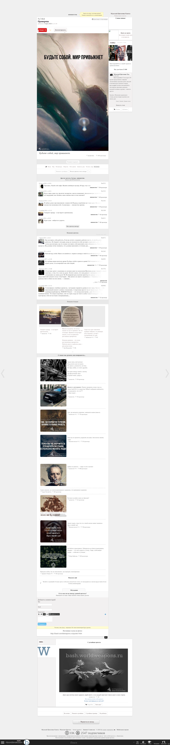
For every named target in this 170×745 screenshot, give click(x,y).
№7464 (18, 740)
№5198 (103, 210)
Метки (149, 743)
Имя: (39, 601)
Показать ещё (72, 578)
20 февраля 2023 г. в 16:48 (45, 269)
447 (97, 337)
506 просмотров (103, 187)
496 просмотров (84, 556)
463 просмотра (57, 492)
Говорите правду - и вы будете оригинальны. (58, 212)
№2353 (103, 191)
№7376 (103, 269)
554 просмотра (86, 441)
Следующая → (167, 373)
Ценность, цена (81, 166)
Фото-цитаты (73, 166)
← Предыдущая (2, 373)
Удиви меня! (163, 743)
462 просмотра (103, 222)
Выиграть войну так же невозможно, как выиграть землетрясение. (60, 571)
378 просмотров (103, 207)
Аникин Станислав (89, 729)
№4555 (103, 183)
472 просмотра (103, 282)
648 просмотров (83, 468)
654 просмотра (80, 379)
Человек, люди (89, 166)
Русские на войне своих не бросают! (78, 498)
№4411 (103, 218)
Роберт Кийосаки (73, 556)
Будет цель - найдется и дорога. (54, 220)
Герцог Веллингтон (46, 492)
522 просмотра (103, 297)
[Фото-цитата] (72, 151)
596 (75, 348)
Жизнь (49, 166)
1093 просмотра (101, 155)
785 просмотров (103, 265)
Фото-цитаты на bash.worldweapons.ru (94, 699)
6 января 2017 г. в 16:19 (45, 251)
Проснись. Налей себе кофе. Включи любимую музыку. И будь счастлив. (67, 185)
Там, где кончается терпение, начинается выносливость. (84, 412)
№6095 (103, 259)
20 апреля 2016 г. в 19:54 (45, 183)
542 (50, 333)
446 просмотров (103, 197)
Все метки (96, 166)
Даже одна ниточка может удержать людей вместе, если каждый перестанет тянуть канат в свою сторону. (94, 695)
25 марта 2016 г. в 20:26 (45, 218)
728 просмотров (86, 527)
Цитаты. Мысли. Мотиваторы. (14, 742)
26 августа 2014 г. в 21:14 (45, 200)
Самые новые (120, 18)
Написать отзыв (120, 105)
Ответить (121, 101)
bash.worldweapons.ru (110, 736)
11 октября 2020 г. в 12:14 (45, 285)
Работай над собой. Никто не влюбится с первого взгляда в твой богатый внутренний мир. (74, 253)
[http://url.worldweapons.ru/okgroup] (120, 53)
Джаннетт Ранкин (46, 573)
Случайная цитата (94, 642)
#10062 (112, 43)
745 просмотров (83, 414)
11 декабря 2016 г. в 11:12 (45, 210)
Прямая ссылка (127, 101)
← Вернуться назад (86, 722)
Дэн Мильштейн (68, 348)
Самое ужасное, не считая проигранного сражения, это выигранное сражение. (63, 490)
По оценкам (143, 743)
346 (98, 697)
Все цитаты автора (73, 226)
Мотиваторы (59, 166)
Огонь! (117, 101)
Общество (65, 166)
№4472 (103, 238)
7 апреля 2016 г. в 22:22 (45, 238)
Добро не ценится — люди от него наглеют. (80, 466)
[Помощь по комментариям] (105, 614)
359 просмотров (103, 248)
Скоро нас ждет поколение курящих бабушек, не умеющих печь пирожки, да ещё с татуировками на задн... (93, 332)
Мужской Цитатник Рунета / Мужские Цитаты (56, 729)
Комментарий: (41, 612)
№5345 (103, 251)
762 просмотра (80, 397)
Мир (53, 166)
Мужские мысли (73, 441)
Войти (137, 743)
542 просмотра (103, 214)
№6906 (103, 285)
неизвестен (72, 14)
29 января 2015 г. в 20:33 (45, 191)
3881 (41, 642)
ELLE (95, 282)
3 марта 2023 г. (48, 23)
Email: (39, 606)
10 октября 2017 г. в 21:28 (45, 259)
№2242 (103, 200)
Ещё (169, 743)
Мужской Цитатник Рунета (122, 74)
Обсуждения (156, 743)
